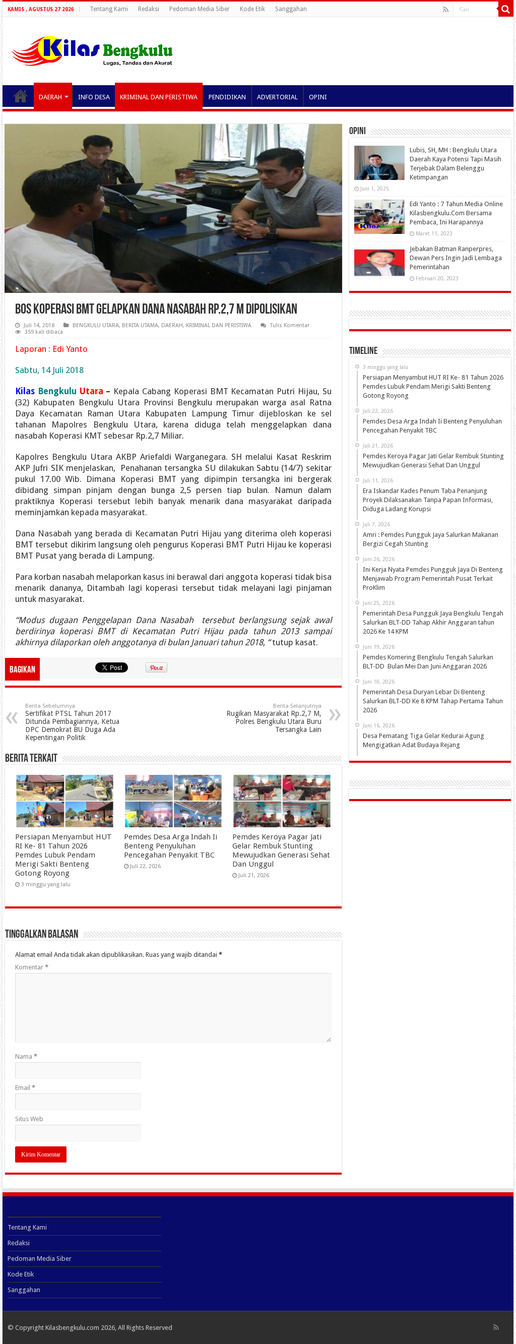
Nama (26, 1056)
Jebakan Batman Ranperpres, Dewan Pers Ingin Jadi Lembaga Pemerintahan (456, 258)
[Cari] (505, 9)
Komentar (31, 967)
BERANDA (21, 95)
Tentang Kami (109, 9)
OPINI (318, 97)
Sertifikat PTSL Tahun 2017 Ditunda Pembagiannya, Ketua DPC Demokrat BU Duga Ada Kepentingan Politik (72, 722)
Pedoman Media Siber (199, 9)
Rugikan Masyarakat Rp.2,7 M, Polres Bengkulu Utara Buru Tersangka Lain (273, 718)
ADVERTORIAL (277, 97)
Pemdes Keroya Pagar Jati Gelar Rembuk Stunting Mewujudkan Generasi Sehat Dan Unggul (281, 850)
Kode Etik (252, 9)
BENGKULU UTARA (96, 325)
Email (25, 1087)
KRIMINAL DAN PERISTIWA (159, 97)
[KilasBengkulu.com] (92, 49)
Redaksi (148, 9)
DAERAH (50, 97)
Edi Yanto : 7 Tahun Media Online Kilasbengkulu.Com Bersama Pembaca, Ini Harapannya (456, 213)
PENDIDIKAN (227, 97)
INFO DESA (94, 97)
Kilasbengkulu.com (72, 1327)
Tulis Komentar (289, 325)
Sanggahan (291, 9)
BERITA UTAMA (140, 325)
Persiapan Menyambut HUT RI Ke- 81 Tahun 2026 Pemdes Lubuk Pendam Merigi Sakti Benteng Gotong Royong (63, 855)
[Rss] (445, 10)
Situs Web (29, 1119)
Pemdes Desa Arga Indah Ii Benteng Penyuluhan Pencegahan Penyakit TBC (170, 846)
